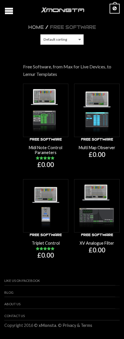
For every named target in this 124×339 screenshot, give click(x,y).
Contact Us (14, 316)
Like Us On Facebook (22, 280)
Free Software (46, 139)
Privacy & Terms (77, 325)
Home (36, 27)
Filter (65, 54)
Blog (9, 292)
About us (12, 304)
